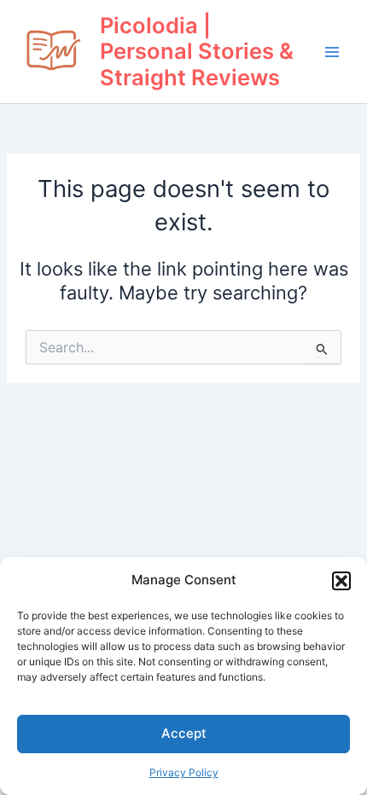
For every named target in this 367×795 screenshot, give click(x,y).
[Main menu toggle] (332, 52)
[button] (341, 580)
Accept (184, 733)
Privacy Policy (183, 772)
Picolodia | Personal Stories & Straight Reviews (197, 51)
